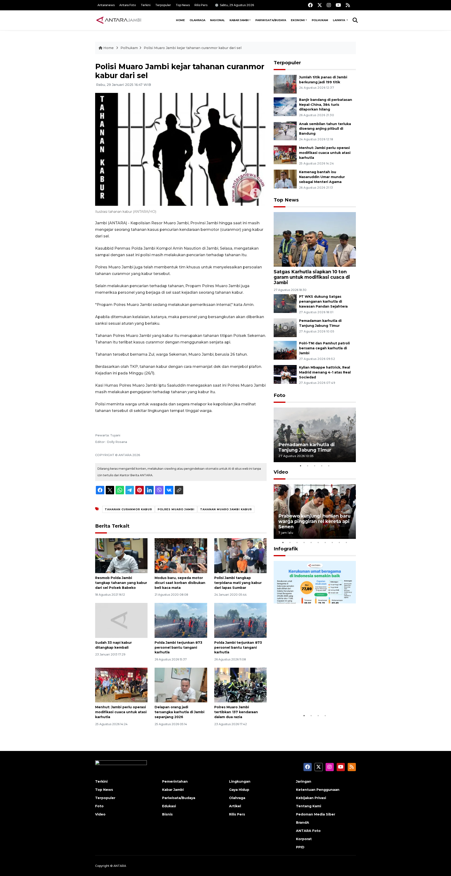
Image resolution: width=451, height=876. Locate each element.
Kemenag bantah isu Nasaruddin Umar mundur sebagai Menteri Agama (322, 177)
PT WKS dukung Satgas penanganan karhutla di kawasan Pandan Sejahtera (323, 301)
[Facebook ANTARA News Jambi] (310, 5)
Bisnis (167, 814)
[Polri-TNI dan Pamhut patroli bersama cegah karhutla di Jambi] (285, 350)
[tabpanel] (315, 435)
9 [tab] (339, 542)
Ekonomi (298, 20)
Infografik (286, 549)
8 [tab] (332, 542)
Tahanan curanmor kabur (128, 509)
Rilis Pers (200, 5)
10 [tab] (346, 542)
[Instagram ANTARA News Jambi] (329, 5)
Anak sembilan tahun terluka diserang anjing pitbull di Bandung (325, 129)
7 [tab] (325, 542)
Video (281, 472)
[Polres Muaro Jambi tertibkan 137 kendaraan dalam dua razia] (240, 684)
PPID (300, 847)
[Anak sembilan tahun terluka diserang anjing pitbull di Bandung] (285, 130)
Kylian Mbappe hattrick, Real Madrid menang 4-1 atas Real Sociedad (325, 372)
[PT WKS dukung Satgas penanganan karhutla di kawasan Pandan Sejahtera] (285, 303)
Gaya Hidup (239, 790)
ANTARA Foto (308, 831)
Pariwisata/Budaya (270, 20)
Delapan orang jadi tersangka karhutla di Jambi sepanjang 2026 (179, 712)
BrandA (302, 822)
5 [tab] (329, 465)
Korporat (304, 839)
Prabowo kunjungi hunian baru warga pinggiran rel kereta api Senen (314, 521)
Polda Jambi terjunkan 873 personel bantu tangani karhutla (178, 647)
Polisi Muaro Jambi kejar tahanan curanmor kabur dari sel (192, 48)
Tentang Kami (308, 806)
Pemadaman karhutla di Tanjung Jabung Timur (306, 447)
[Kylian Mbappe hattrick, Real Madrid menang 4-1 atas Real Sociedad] (285, 374)
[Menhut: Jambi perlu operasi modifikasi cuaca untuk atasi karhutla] (121, 684)
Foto (279, 395)
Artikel (235, 806)
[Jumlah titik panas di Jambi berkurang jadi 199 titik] (285, 84)
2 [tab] (307, 465)
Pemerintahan (175, 781)
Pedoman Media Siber (315, 814)
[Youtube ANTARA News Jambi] (338, 5)
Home (180, 20)
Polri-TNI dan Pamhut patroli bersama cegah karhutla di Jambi (324, 348)
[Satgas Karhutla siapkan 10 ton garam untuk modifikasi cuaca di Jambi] (315, 239)
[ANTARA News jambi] (118, 20)
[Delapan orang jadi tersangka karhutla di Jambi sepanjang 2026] (181, 684)
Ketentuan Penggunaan (317, 790)
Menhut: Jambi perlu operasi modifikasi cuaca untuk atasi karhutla (121, 712)
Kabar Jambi (239, 20)
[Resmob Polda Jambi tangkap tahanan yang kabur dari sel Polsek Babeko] (121, 555)
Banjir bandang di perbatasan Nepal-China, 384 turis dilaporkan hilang (325, 105)
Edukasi (169, 806)
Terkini (146, 5)
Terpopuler (163, 5)
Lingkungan (239, 781)
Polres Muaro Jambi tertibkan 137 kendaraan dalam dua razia (236, 712)
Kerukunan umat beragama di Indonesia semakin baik (313, 696)
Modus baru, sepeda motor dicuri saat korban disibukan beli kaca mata (180, 583)
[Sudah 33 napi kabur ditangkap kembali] (121, 620)
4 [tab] (321, 465)
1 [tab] (300, 465)
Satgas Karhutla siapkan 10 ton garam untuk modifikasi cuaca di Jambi (312, 277)
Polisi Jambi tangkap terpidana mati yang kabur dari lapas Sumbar (238, 583)
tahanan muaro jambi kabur (226, 509)
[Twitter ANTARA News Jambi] (319, 5)
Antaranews (106, 5)
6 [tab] (318, 542)
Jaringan (303, 781)
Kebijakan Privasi (311, 798)
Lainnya (339, 20)
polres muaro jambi (176, 509)
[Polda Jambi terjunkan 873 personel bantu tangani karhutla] (181, 620)
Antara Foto (127, 5)
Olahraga (197, 20)
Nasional (217, 20)
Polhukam (320, 20)
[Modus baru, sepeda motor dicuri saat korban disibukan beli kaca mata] (181, 555)
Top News (183, 5)
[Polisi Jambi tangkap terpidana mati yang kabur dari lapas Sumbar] (240, 555)
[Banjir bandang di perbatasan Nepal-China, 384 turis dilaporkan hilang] (285, 106)
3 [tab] (314, 465)
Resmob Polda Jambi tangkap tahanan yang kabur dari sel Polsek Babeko (121, 583)
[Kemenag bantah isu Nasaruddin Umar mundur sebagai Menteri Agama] (285, 178)
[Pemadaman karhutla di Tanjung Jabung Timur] (285, 327)
